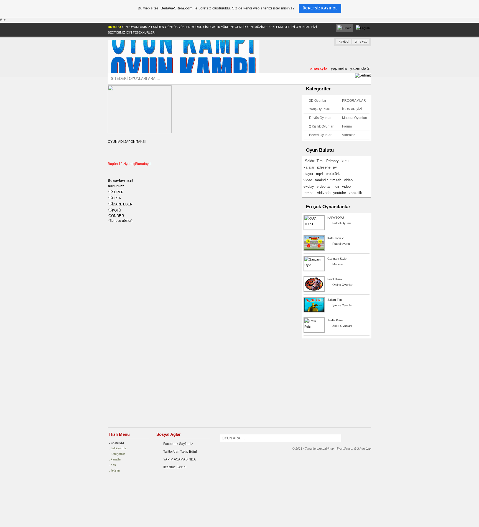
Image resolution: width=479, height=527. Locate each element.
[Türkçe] (344, 28)
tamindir (321, 180)
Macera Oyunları (354, 118)
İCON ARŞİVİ (352, 109)
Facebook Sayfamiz (178, 444)
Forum (347, 126)
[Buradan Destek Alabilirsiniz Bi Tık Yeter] (22, 505)
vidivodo (323, 193)
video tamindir (328, 186)
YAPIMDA (339, 68)
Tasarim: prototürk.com (320, 448)
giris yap (361, 42)
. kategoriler (117, 453)
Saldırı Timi (314, 161)
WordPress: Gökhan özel (354, 448)
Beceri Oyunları (320, 135)
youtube (339, 193)
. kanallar (115, 459)
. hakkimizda (117, 448)
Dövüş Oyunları (320, 118)
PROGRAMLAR (354, 101)
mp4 (319, 174)
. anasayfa (116, 442)
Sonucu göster (120, 221)
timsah (335, 180)
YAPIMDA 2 (360, 68)
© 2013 (297, 448)
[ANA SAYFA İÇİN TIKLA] (183, 72)
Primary (332, 161)
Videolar (348, 135)
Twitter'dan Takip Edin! (180, 452)
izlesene (323, 167)
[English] (362, 28)
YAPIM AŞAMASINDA (179, 459)
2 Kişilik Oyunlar (321, 126)
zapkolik (355, 193)
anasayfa (318, 68)
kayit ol (344, 42)
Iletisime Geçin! (174, 467)
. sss (112, 465)
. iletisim (114, 470)
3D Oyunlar (317, 101)
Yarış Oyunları (319, 109)
